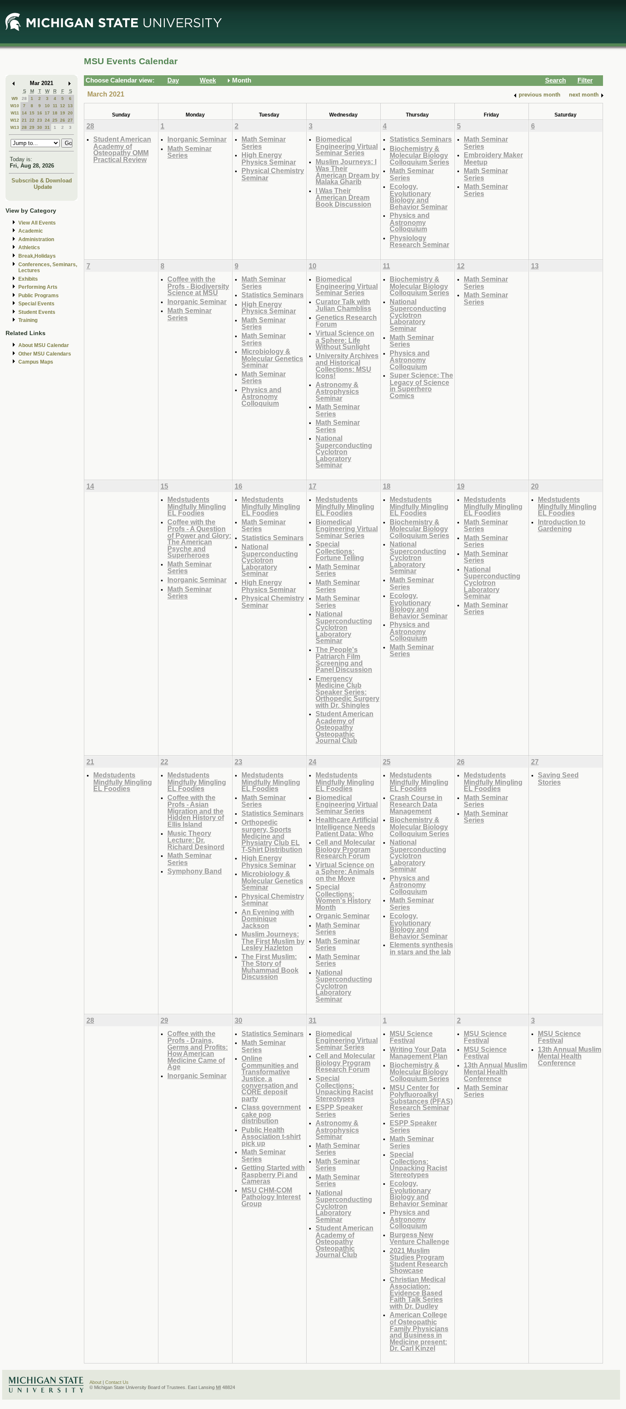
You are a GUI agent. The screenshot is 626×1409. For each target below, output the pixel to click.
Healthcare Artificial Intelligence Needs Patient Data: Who (347, 826)
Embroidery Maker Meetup (493, 158)
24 (47, 120)
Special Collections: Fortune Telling (340, 550)
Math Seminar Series (189, 152)
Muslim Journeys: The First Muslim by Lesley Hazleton (272, 940)
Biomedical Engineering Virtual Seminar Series (347, 146)
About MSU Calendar (43, 345)
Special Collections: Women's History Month (343, 897)
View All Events (37, 223)
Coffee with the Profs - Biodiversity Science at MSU (198, 285)
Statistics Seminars (421, 139)
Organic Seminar (343, 915)
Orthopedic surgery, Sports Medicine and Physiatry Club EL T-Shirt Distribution (271, 835)
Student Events (36, 312)
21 (24, 120)
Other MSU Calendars (44, 354)
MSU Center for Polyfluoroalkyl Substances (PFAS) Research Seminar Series (421, 1101)
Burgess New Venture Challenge (419, 1238)
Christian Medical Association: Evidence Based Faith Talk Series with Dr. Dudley (417, 1292)
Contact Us (117, 1382)
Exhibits (28, 279)
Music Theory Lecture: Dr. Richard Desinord (195, 840)
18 (54, 113)
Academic (30, 231)
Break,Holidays (37, 256)
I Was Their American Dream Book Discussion (343, 197)
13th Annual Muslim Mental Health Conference (495, 1071)
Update (43, 187)
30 (39, 127)
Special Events (36, 304)
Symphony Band (194, 871)
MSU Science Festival (411, 1037)
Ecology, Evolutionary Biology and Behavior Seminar (419, 196)
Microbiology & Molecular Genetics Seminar (272, 358)
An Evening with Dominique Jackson (267, 918)
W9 (14, 98)
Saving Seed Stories (558, 778)
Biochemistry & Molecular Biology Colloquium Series (419, 155)
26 (62, 120)
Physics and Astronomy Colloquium (410, 222)
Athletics (29, 247)
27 (70, 120)
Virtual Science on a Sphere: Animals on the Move (345, 871)
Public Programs (38, 296)
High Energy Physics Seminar (268, 158)
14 (24, 113)
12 (62, 105)
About (95, 1382)
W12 (14, 120)
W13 (14, 127)
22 (31, 120)
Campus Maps (35, 362)
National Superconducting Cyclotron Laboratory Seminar (344, 451)
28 (24, 98)
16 (39, 113)
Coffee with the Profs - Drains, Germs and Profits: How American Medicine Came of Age (197, 1050)
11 (55, 105)
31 (47, 127)
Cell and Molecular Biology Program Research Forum (345, 849)
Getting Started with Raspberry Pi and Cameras (273, 1174)
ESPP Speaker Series (339, 1110)
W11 (15, 113)
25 (54, 120)
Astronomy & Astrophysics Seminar (337, 391)
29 (31, 127)
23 (39, 120)
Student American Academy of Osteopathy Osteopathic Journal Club (344, 727)
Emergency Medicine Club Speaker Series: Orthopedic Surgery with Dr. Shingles (347, 692)
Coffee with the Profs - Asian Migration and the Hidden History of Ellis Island (195, 811)
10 (47, 105)
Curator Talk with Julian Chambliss (343, 305)
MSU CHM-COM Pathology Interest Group (271, 1196)
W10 (14, 105)
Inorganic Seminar (197, 139)
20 (70, 113)
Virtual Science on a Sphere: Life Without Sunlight (345, 339)
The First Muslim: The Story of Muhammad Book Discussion (270, 967)
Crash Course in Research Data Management (416, 804)
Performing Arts (37, 287)
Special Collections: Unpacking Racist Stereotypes (344, 1088)
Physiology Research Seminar (419, 241)
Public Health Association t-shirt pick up (271, 1136)
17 (47, 113)
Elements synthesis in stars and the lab (421, 948)
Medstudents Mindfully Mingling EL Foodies (196, 506)
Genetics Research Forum (346, 320)
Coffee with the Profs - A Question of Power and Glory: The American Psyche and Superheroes (199, 538)
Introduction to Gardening (562, 525)
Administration (36, 239)
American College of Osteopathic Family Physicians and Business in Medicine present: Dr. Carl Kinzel (419, 1331)
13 (70, 105)
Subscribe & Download (41, 180)
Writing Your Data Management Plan (419, 1052)
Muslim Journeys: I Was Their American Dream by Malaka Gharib (347, 172)
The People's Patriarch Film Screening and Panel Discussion (344, 660)
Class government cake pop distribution (271, 1113)
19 (62, 113)
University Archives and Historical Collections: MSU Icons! (347, 366)
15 (31, 113)
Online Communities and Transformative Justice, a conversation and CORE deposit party (270, 1078)
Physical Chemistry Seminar (272, 174)
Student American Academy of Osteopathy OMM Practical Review (122, 149)
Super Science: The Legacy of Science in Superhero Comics (421, 385)
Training (27, 320)
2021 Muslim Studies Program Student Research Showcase (419, 1261)
